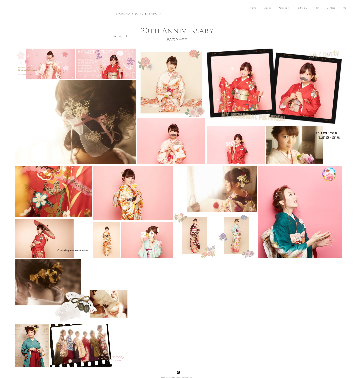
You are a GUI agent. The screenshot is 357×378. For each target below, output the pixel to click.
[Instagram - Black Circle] (178, 372)
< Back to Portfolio (120, 36)
